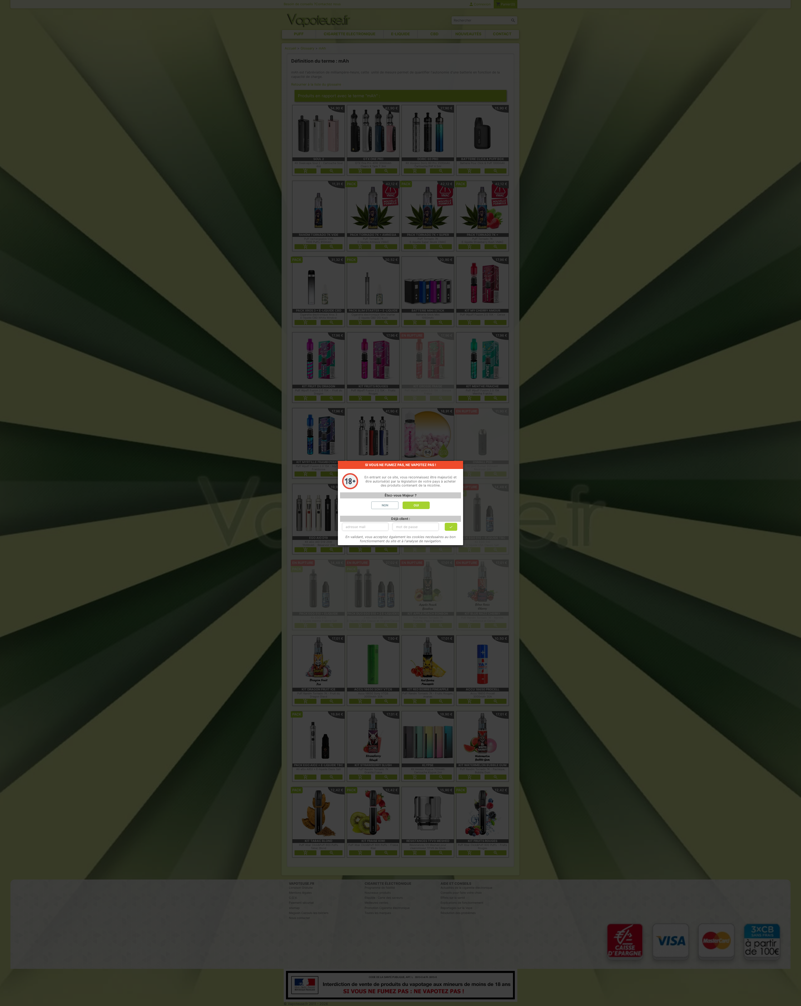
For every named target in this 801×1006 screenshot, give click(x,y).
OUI (416, 505)
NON (385, 505)
